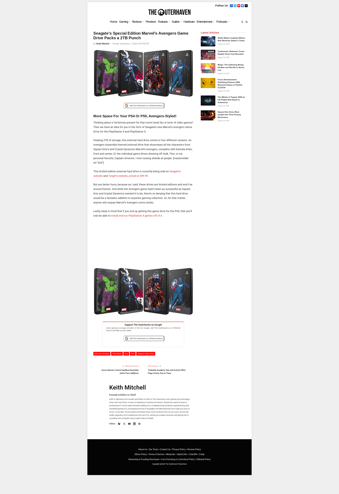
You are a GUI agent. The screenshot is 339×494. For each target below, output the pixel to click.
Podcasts (221, 21)
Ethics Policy (141, 454)
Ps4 (126, 354)
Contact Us (165, 449)
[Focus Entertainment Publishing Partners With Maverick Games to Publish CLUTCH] (208, 83)
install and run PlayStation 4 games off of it (136, 215)
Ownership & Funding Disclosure (144, 459)
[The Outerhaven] (169, 12)
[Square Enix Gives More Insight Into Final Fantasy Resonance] (208, 115)
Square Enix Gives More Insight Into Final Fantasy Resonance (229, 114)
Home (113, 21)
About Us (143, 449)
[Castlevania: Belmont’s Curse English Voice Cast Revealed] (208, 55)
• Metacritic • (170, 454)
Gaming (123, 21)
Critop (201, 454)
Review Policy (194, 449)
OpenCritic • (183, 454)
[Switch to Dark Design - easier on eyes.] (242, 22)
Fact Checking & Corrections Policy (178, 459)
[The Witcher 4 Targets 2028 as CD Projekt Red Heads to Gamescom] (208, 100)
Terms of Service (156, 454)
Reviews (137, 21)
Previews (151, 21)
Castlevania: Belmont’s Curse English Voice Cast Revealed (231, 52)
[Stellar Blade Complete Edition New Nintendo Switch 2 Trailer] (208, 41)
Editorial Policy (204, 459)
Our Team (153, 449)
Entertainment (204, 21)
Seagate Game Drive (146, 354)
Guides (175, 21)
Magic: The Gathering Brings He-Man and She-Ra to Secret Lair (231, 67)
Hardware (189, 21)
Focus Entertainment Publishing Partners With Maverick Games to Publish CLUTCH (230, 84)
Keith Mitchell (102, 43)
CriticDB (193, 454)
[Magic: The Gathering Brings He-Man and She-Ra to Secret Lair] (208, 68)
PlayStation (116, 354)
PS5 (132, 354)
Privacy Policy (179, 449)
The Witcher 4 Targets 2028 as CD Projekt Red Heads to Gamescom (231, 99)
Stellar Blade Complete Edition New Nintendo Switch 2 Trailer (231, 39)
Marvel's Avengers (102, 354)
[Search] (246, 22)
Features (163, 21)
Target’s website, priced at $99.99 (128, 175)
